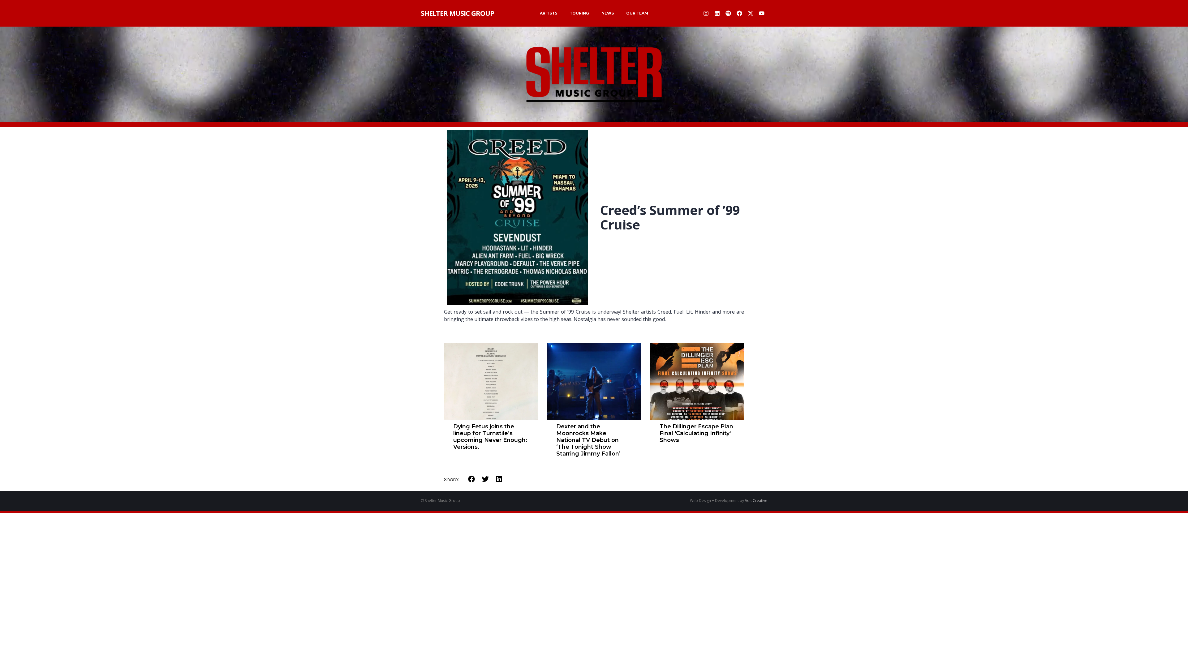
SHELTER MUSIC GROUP (457, 13)
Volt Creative (756, 500)
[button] (471, 479)
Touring (579, 13)
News (607, 13)
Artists (548, 13)
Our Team (637, 13)
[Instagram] (706, 13)
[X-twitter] (750, 13)
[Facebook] (739, 13)
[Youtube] (761, 13)
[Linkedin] (717, 13)
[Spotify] (728, 13)
